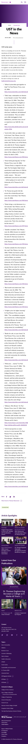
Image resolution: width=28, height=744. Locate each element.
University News (17, 25)
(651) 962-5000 (5, 631)
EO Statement (4, 730)
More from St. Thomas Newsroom (10, 500)
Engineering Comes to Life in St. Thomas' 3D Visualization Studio (7, 532)
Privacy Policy (4, 734)
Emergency (3, 736)
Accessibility (4, 732)
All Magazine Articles (6, 676)
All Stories (3, 682)
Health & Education (6, 659)
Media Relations (4, 724)
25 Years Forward (6, 613)
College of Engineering (6, 697)
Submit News (4, 722)
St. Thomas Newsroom (18, 37)
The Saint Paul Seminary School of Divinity (11, 711)
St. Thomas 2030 (5, 670)
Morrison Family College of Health (9, 705)
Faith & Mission (5, 656)
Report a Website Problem (7, 728)
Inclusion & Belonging (6, 653)
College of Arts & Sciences (7, 689)
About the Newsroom (6, 720)
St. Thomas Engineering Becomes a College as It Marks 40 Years (14, 594)
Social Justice (4, 664)
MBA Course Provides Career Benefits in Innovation (6, 550)
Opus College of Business (9, 693)
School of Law (4, 702)
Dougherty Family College (7, 708)
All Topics (3, 679)
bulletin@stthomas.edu (8, 81)
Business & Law (5, 650)
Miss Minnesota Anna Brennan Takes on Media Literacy (20, 532)
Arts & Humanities (5, 645)
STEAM (3, 661)
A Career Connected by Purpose (20, 613)
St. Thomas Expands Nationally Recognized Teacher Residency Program (20, 550)
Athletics (3, 647)
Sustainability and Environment (8, 667)
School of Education (6, 699)
